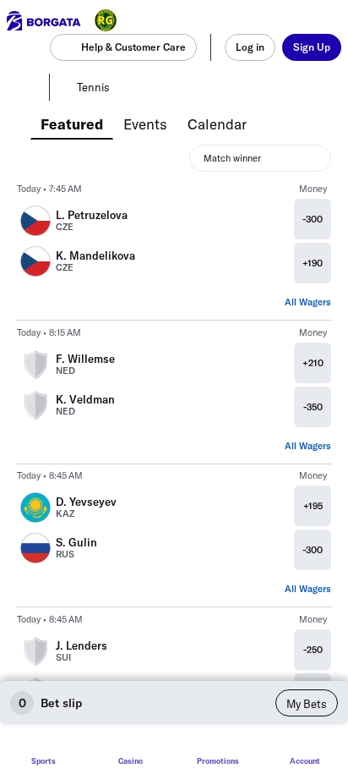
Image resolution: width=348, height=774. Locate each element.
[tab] (71, 123)
